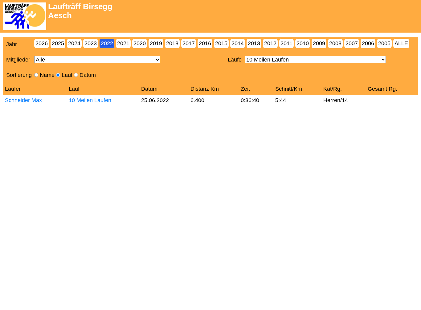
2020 (139, 43)
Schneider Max (23, 100)
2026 (41, 43)
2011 (286, 43)
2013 (254, 43)
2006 (368, 43)
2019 (156, 43)
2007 (351, 43)
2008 (335, 43)
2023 (90, 43)
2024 (74, 43)
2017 (188, 43)
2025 (58, 43)
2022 (107, 43)
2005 (384, 43)
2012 (270, 43)
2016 (205, 43)
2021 (123, 43)
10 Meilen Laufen (90, 100)
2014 (237, 43)
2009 (319, 43)
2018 (172, 43)
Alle (401, 43)
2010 (302, 43)
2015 (221, 43)
